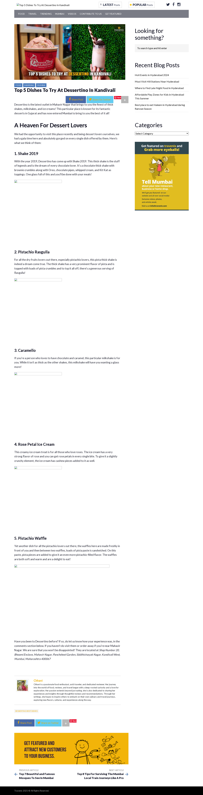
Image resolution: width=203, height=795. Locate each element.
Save (119, 97)
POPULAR (143, 5)
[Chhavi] (22, 685)
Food (21, 13)
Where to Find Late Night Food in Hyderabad (159, 87)
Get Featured (113, 13)
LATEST (111, 5)
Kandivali (29, 85)
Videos (72, 13)
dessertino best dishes (26, 711)
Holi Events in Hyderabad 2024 (152, 74)
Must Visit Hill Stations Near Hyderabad (157, 81)
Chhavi (38, 680)
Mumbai (59, 13)
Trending (46, 13)
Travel (32, 13)
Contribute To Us (91, 13)
